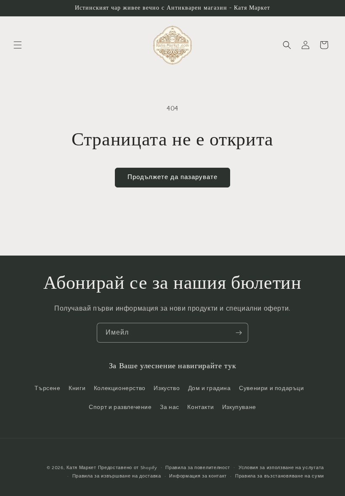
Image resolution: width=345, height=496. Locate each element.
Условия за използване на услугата (281, 467)
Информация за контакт (198, 476)
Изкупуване (239, 407)
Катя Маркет (81, 467)
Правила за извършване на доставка (116, 476)
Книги (77, 388)
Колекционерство (120, 388)
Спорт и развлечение (120, 407)
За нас (169, 407)
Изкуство (167, 388)
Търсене (47, 388)
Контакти (200, 407)
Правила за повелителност (197, 467)
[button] (17, 45)
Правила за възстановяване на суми (279, 476)
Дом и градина (209, 388)
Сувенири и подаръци (271, 388)
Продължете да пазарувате (172, 177)
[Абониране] (238, 333)
